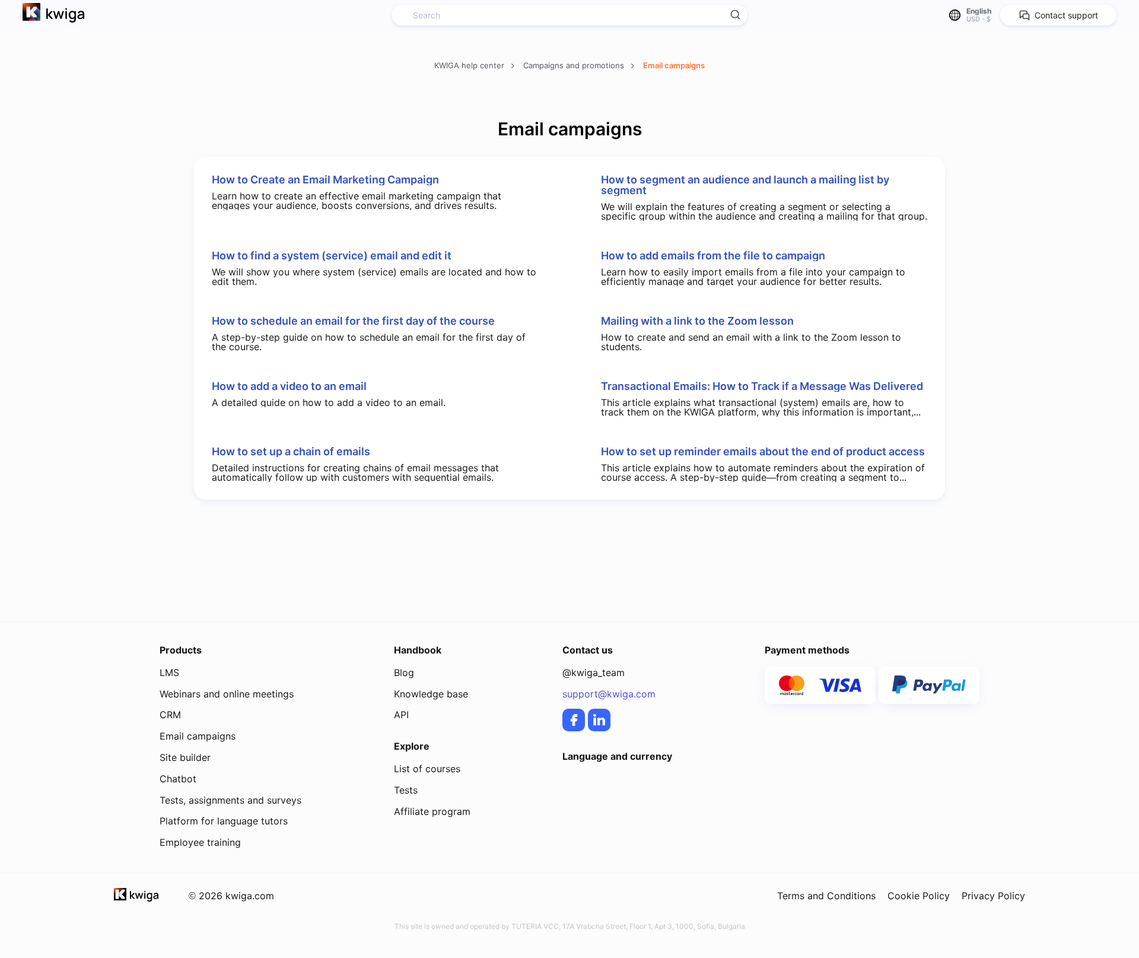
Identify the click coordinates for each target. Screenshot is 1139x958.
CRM (170, 715)
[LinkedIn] (599, 720)
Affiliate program (432, 811)
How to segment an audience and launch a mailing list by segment (745, 185)
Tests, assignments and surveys (230, 800)
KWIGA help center (470, 65)
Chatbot (178, 779)
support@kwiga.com (609, 694)
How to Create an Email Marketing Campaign (325, 180)
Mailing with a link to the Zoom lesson (697, 321)
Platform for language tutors (224, 821)
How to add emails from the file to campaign (713, 255)
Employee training (200, 842)
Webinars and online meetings (227, 694)
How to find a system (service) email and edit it (331, 255)
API (401, 715)
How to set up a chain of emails (291, 451)
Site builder (185, 757)
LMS (169, 672)
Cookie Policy (918, 895)
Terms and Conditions (826, 895)
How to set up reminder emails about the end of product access (763, 451)
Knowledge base (431, 694)
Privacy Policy (993, 895)
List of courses (427, 769)
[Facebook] (573, 720)
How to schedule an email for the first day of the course (353, 321)
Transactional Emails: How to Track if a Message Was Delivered (762, 386)
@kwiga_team (593, 672)
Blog (404, 672)
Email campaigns (674, 65)
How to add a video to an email (289, 386)
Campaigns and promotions (574, 65)
